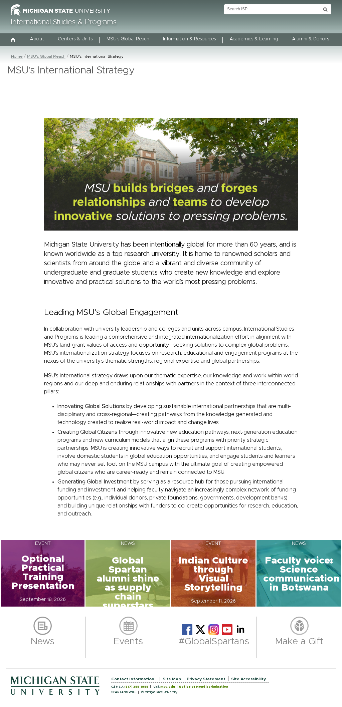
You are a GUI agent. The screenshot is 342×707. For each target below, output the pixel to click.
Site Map (172, 679)
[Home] (13, 40)
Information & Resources (189, 39)
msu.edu (167, 686)
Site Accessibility (248, 679)
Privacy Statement (206, 679)
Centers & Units (75, 39)
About (37, 39)
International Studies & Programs (64, 22)
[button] (43, 573)
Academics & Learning (253, 39)
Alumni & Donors (310, 39)
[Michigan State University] (60, 16)
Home (17, 56)
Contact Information (132, 679)
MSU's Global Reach (128, 39)
